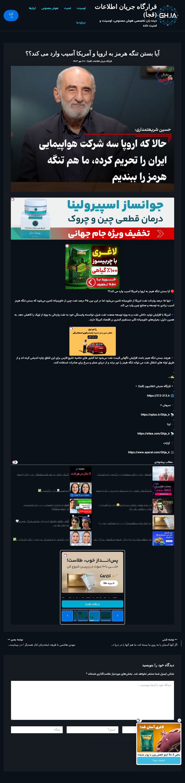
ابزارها (32, 8)
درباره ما (81, 22)
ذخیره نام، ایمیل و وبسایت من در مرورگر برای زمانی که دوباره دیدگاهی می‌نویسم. (129, 743)
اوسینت (81, 8)
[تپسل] (12, 199)
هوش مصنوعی (50, 8)
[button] (11, 15)
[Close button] (179, 720)
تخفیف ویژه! (159, 760)
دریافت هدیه (92, 604)
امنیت (67, 8)
